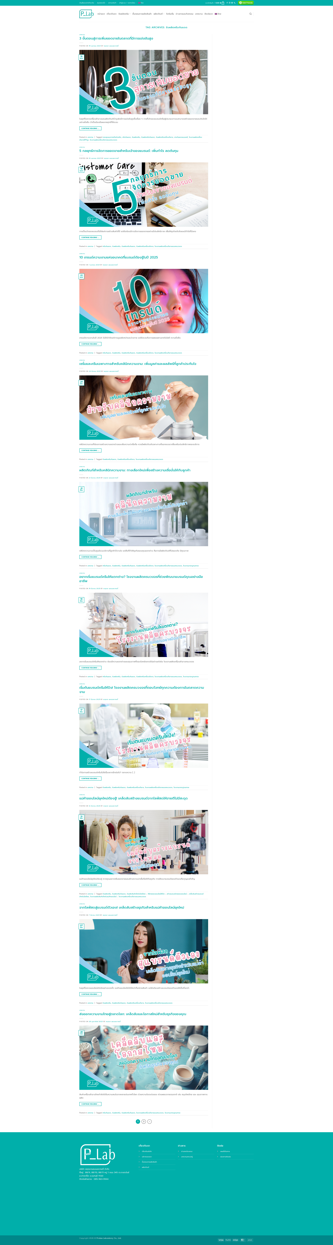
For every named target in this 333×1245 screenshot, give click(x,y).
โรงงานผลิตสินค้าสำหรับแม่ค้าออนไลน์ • (104, 896)
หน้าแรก (101, 13)
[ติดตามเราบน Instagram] (229, 3)
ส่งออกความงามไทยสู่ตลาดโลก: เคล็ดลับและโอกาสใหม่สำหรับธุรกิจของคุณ (132, 1014)
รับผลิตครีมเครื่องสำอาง (164, 137)
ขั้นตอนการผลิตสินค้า (142, 13)
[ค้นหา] (250, 13)
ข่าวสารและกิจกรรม (184, 13)
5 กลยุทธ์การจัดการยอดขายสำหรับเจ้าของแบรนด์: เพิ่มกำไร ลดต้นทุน (128, 150)
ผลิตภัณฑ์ (158, 13)
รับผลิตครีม (124, 13)
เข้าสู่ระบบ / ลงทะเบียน (127, 3)
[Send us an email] (232, 3)
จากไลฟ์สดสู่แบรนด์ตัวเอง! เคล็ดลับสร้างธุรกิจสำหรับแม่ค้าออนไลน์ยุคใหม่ (131, 907)
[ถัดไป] (149, 1121)
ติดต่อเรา (208, 13)
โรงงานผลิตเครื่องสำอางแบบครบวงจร (103, 140)
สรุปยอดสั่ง (101, 3)
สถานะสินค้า (112, 3)
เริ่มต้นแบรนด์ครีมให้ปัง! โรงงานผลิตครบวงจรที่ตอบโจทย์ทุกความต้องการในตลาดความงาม (141, 689)
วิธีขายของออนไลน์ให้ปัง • (157, 894)
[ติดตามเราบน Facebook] (227, 3)
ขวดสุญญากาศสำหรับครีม (112, 137)
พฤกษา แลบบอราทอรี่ (111, 46)
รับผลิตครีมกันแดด (148, 137)
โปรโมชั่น (170, 13)
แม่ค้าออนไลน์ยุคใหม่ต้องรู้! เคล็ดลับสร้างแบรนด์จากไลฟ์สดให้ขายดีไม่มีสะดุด (133, 798)
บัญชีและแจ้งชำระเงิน (86, 3)
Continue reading (90, 128)
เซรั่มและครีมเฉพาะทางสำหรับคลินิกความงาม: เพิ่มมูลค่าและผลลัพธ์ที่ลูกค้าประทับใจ (137, 363)
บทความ (199, 13)
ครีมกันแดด (126, 137)
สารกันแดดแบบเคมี (181, 137)
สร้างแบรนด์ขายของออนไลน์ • (177, 894)
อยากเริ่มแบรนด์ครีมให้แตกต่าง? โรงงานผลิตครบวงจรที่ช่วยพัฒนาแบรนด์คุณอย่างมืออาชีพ (141, 579)
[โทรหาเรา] (234, 3)
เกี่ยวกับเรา (112, 13)
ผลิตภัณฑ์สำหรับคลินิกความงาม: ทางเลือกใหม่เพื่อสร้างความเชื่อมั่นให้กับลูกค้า (134, 470)
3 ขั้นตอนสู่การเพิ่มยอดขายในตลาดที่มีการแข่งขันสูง (116, 38)
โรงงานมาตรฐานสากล (191, 565)
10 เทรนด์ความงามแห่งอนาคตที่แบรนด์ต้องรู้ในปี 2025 (118, 257)
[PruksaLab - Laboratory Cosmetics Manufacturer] (86, 14)
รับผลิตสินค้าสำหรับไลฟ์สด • (137, 894)
